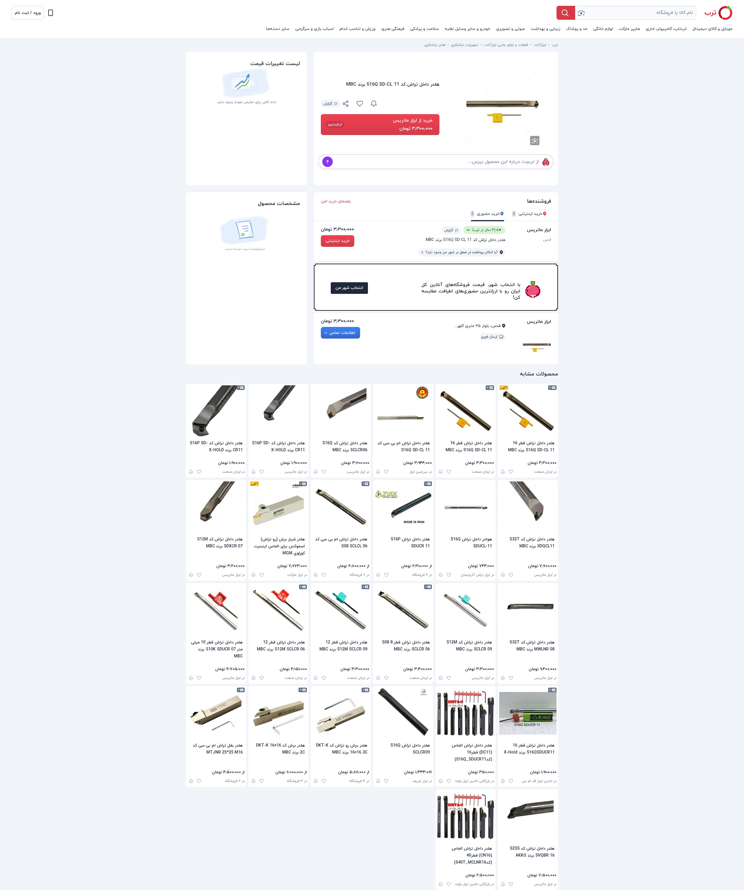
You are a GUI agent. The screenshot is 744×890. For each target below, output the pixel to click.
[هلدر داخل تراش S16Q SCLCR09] (403, 713)
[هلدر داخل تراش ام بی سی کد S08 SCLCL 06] (340, 507)
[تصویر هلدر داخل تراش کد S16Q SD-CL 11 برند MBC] (498, 102)
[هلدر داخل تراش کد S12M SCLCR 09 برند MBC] (465, 610)
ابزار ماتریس (539, 230)
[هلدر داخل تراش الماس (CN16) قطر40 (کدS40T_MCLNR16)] (465, 816)
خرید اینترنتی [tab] (528, 214)
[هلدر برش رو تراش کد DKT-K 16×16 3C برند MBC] (340, 713)
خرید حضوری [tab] (486, 214)
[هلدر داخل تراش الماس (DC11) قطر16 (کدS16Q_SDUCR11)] (465, 713)
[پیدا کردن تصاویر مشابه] (534, 140)
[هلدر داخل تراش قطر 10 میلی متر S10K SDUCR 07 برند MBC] (216, 610)
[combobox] (635, 13)
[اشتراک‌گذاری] (345, 104)
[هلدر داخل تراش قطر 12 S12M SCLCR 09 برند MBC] (340, 610)
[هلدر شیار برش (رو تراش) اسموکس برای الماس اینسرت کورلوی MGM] (278, 507)
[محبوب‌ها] (359, 103)
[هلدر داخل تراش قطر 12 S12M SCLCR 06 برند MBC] (278, 610)
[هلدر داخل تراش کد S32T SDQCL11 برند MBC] (528, 507)
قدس (547, 240)
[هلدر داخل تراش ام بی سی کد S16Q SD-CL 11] (403, 410)
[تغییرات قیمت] (373, 103)
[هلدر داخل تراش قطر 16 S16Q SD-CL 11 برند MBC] (528, 410)
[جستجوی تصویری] (581, 13)
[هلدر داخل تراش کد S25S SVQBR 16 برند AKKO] (528, 816)
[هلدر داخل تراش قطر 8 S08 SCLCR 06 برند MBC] (403, 610)
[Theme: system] (50, 13)
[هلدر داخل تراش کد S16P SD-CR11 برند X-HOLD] (278, 410)
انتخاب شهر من (349, 288)
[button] (28, 13)
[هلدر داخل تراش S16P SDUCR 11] (403, 507)
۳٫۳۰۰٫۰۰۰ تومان (337, 229)
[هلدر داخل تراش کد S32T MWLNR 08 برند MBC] (528, 610)
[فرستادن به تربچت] (327, 162)
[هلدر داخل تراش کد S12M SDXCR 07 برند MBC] (216, 507)
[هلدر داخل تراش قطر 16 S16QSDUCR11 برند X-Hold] (528, 713)
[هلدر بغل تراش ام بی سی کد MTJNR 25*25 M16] (216, 713)
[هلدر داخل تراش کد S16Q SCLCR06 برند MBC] (340, 410)
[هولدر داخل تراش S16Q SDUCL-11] (465, 507)
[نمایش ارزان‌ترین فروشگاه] (411, 103)
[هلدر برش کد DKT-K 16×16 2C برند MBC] (278, 713)
